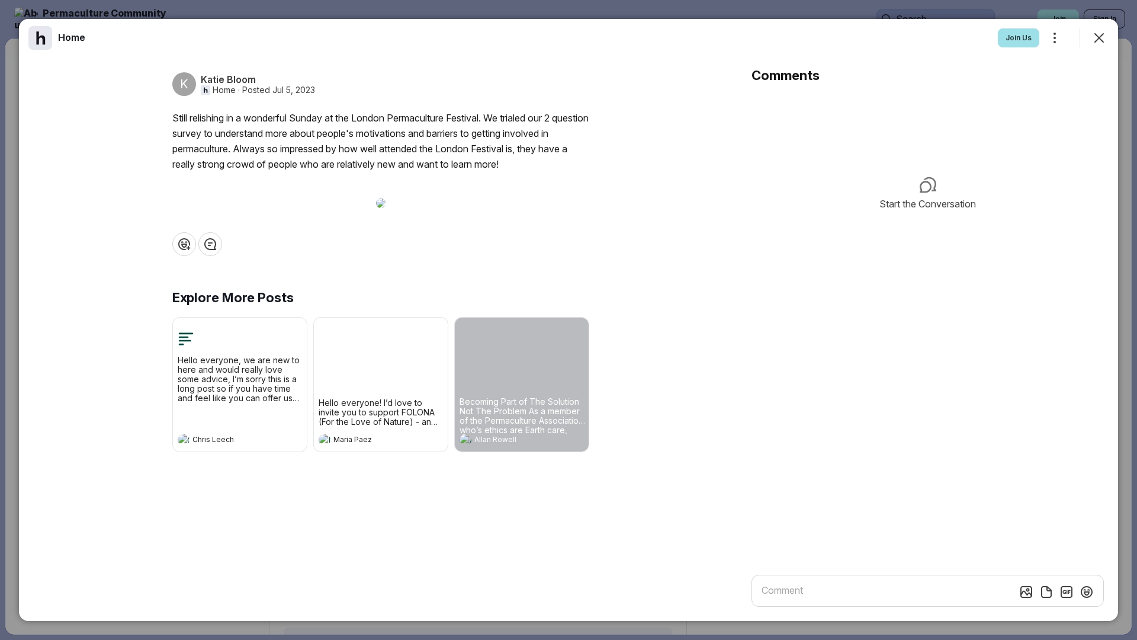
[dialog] (568, 320)
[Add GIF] (1066, 592)
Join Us (1019, 37)
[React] (184, 244)
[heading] (228, 441)
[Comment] (210, 244)
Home (224, 90)
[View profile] (184, 440)
